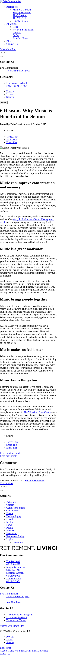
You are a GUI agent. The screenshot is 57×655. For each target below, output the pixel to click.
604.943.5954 (13, 581)
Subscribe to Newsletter (12, 626)
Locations (11, 519)
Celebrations (12, 510)
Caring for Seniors (15, 507)
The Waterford (20, 15)
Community (19, 542)
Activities (11, 502)
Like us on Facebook (16, 83)
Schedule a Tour (8, 49)
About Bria (12, 24)
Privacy (10, 91)
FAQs (16, 35)
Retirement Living (15, 536)
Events (9, 513)
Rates (15, 26)
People (9, 527)
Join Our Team (20, 38)
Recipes (10, 530)
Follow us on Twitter (16, 85)
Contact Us (12, 44)
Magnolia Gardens (22, 9)
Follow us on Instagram (20, 614)
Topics (9, 539)
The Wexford (19, 18)
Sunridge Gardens (22, 12)
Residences (12, 6)
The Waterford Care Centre (37, 412)
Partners (17, 32)
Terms (9, 94)
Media (9, 522)
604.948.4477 (13, 564)
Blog (8, 41)
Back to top (6, 647)
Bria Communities (9, 593)
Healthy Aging (13, 516)
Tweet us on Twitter (16, 620)
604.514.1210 (13, 570)
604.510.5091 (13, 575)
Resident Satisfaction (23, 29)
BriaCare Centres (21, 21)
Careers (10, 504)
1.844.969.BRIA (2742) (18, 70)
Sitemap (10, 97)
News (9, 524)
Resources (11, 533)
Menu (3, 102)
